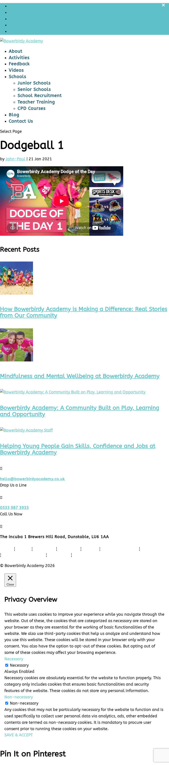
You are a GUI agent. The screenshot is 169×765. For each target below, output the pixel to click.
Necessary (19, 665)
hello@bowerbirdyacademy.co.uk (32, 479)
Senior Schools (34, 89)
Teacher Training (36, 102)
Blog (14, 114)
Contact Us (21, 121)
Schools (17, 76)
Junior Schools (34, 83)
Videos (16, 70)
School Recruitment (40, 95)
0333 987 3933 (19, 6)
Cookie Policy (87, 555)
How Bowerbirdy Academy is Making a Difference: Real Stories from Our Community (83, 312)
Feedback (19, 63)
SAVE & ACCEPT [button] (18, 735)
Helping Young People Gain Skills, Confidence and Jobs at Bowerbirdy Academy (77, 449)
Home (6, 549)
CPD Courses (32, 108)
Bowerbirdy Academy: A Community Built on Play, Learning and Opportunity (79, 411)
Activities (19, 57)
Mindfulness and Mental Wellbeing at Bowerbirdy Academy (80, 376)
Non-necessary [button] (18, 697)
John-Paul (15, 159)
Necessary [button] (13, 659)
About (15, 51)
